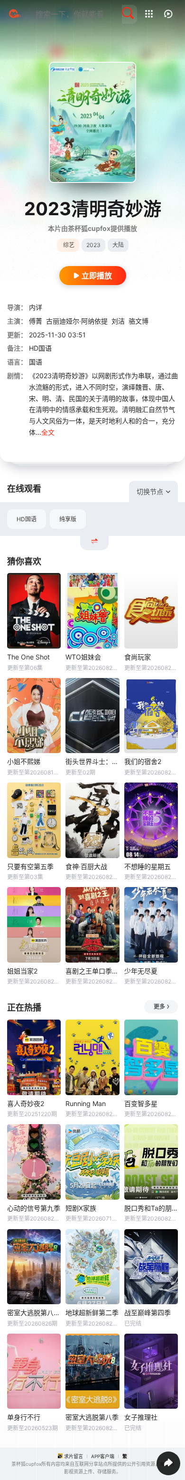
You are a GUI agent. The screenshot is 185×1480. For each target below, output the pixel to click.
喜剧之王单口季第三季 (92, 971)
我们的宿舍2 (142, 761)
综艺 (68, 244)
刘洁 (118, 321)
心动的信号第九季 (33, 1208)
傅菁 (35, 321)
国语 (35, 362)
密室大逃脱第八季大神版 (34, 1312)
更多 (159, 1006)
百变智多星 (140, 1103)
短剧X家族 (80, 1208)
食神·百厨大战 (86, 866)
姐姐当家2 (22, 971)
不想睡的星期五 (147, 866)
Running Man (85, 1103)
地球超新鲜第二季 (92, 1312)
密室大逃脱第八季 (92, 1417)
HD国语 (27, 519)
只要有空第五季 (30, 866)
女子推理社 (140, 1417)
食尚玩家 (137, 657)
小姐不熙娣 (23, 761)
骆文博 (138, 321)
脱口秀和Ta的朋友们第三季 (151, 1208)
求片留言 (73, 1456)
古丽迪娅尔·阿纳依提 (77, 321)
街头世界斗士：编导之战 (92, 761)
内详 (35, 307)
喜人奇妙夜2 (25, 1103)
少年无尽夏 (140, 971)
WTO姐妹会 (83, 657)
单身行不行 (23, 1417)
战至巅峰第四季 (147, 1312)
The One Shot (28, 657)
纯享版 (67, 519)
